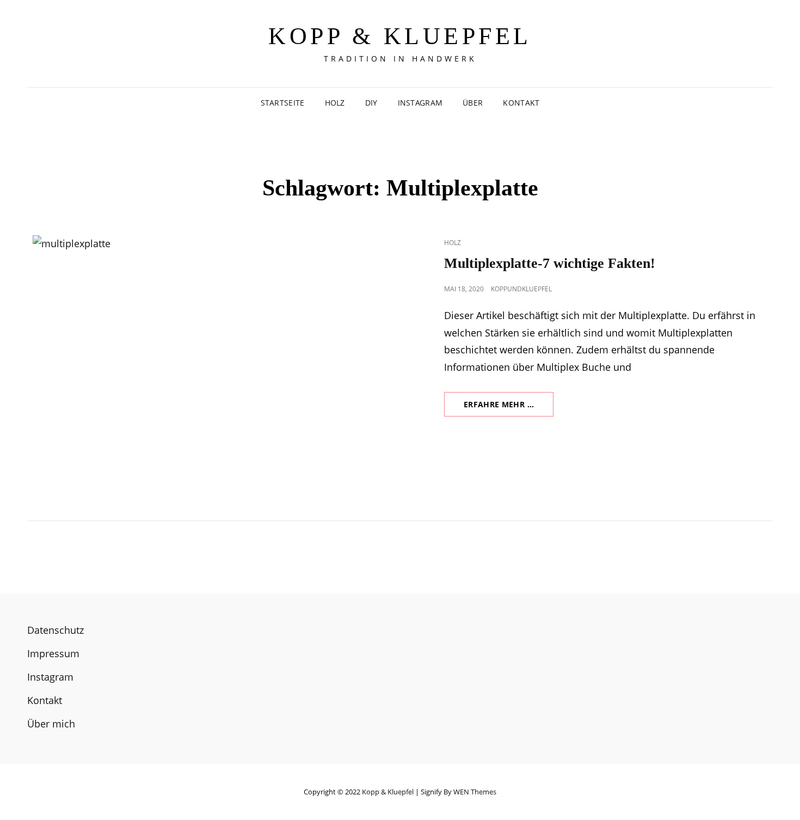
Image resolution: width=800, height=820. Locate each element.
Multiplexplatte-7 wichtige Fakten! (549, 263)
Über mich (51, 723)
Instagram (420, 102)
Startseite (283, 102)
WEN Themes (474, 792)
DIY (371, 102)
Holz (335, 102)
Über (473, 102)
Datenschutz (55, 630)
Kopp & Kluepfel (400, 36)
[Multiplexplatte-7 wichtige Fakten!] (213, 356)
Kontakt (521, 102)
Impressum (53, 653)
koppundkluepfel (521, 288)
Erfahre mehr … (508, 408)
